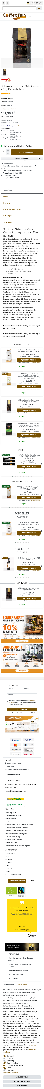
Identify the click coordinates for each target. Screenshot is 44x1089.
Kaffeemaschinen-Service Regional (18, 846)
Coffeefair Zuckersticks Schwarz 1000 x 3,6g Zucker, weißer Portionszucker (28, 456)
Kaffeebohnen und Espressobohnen (14, 995)
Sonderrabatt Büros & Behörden (17, 828)
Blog (7, 865)
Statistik (10, 1058)
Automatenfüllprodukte (10, 998)
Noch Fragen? (7, 216)
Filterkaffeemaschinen (24, 1006)
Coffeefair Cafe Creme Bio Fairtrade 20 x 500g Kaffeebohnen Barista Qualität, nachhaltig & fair (29, 376)
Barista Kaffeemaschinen (26, 1009)
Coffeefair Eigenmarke (14, 874)
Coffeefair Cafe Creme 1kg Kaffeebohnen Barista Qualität (28, 523)
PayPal (9, 1068)
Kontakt (31, 881)
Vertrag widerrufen (17, 881)
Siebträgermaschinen (10, 1009)
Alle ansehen (22, 517)
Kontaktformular (13, 774)
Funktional (10, 1070)
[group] (9, 356)
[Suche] (39, 8)
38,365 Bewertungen (22, 930)
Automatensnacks (24, 998)
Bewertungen (7, 222)
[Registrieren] (8, 3)
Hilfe (7, 822)
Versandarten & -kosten (14, 816)
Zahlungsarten (11, 813)
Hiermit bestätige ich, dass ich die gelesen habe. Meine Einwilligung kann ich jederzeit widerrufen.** (22, 702)
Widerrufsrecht (11, 819)
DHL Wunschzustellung (15, 1065)
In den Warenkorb (28, 152)
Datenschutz (10, 853)
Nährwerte (6, 203)
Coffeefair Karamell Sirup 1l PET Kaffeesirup (29, 558)
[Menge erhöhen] (7, 150)
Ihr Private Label (11, 843)
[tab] (22, 190)
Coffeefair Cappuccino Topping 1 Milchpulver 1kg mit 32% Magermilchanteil (28, 488)
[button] (22, 159)
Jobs (7, 871)
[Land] (28, 3)
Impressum (10, 859)
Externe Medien (12, 1063)
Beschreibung (7, 190)
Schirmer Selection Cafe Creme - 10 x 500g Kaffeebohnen (29, 401)
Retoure (9, 862)
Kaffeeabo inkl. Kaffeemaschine (17, 831)
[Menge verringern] (7, 153)
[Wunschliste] (31, 3)
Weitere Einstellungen (10, 1072)
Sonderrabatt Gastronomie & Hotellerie (19, 825)
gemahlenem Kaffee (28, 992)
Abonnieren (22, 710)
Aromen (36, 998)
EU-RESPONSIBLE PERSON (12, 209)
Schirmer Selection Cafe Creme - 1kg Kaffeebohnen (29, 589)
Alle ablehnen (22, 1085)
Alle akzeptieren (22, 1077)
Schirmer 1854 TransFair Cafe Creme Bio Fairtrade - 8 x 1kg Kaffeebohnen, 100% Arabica (28, 425)
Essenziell (10, 1056)
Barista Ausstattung (13, 837)
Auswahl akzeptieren (22, 1081)
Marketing (10, 1061)
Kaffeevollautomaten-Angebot (16, 834)
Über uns (9, 868)
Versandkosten (18, 126)
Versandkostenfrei (16, 971)
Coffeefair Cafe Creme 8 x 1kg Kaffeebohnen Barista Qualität (28, 350)
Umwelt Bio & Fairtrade (14, 840)
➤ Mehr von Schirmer (8, 109)
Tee (32, 998)
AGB (7, 856)
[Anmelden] (3, 3)
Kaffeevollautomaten (18, 1003)
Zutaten (5, 197)
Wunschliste (8, 163)
